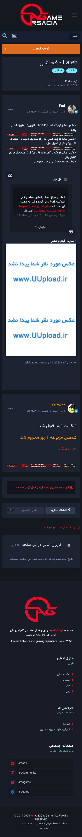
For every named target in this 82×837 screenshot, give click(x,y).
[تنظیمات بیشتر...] (10, 110)
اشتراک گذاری (59, 510)
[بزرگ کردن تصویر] (41, 271)
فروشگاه (66, 724)
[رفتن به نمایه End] (72, 109)
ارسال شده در (46, 112)
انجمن (66, 680)
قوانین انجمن (41, 49)
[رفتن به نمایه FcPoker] (72, 408)
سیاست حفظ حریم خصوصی (51, 824)
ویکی (67, 686)
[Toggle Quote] (65, 179)
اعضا (48, 86)
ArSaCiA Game (44, 816)
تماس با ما (26, 824)
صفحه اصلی (63, 674)
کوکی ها (44, 828)
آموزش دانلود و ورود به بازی (55, 729)
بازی (68, 691)
